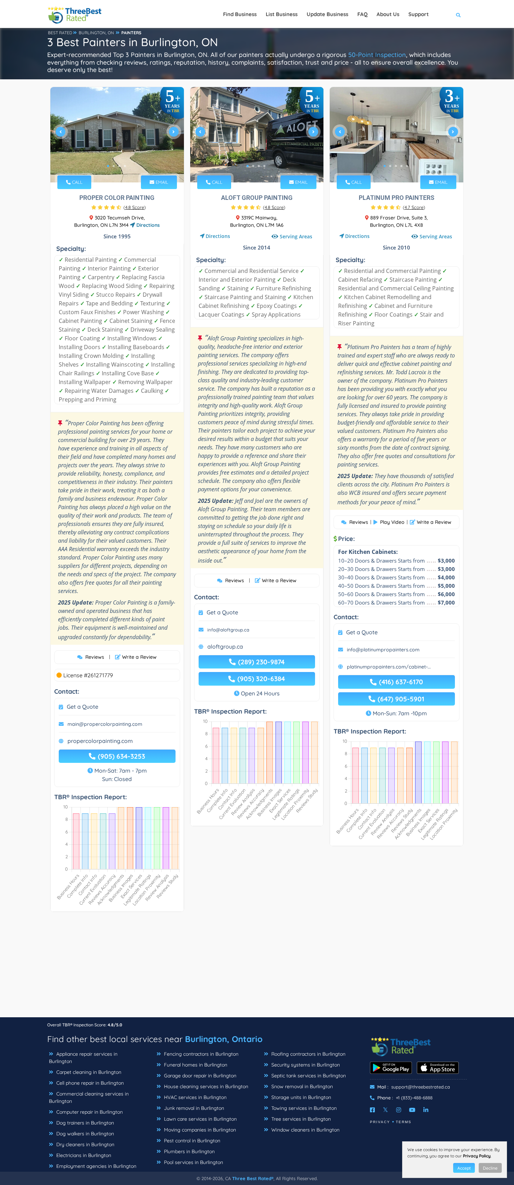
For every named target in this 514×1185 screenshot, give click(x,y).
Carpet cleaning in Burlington (88, 1072)
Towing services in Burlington (303, 1108)
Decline (490, 1168)
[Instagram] (398, 1110)
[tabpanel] (117, 134)
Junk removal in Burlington (193, 1108)
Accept (464, 1168)
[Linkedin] (425, 1110)
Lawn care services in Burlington (200, 1119)
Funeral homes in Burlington (195, 1065)
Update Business (327, 14)
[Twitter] (385, 1110)
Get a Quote (82, 706)
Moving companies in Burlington (199, 1130)
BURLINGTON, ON (96, 32)
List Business (282, 14)
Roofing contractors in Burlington (307, 1054)
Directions (147, 225)
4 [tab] (125, 166)
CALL (77, 182)
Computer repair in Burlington (89, 1112)
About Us (388, 14)
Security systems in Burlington (305, 1065)
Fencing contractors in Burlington (200, 1054)
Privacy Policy (477, 1155)
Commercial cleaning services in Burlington (89, 1097)
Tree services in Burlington (300, 1119)
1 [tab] (108, 166)
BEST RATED (60, 32)
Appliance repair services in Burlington (83, 1057)
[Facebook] (372, 1110)
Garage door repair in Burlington (199, 1075)
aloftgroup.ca (225, 646)
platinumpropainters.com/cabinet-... (389, 667)
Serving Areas (296, 236)
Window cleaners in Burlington (305, 1130)
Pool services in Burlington (193, 1162)
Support (418, 14)
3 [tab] (119, 166)
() (134, 207)
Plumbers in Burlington (189, 1151)
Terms (404, 1122)
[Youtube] (412, 1110)
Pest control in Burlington (191, 1140)
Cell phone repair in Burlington (89, 1083)
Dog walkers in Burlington (84, 1133)
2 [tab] (114, 166)
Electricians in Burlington (83, 1155)
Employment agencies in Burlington (95, 1166)
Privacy (380, 1122)
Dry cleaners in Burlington (84, 1144)
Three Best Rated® (252, 1178)
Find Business (240, 14)
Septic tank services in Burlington (308, 1075)
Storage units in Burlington (300, 1097)
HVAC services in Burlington (195, 1097)
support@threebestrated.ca (420, 1087)
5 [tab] (407, 166)
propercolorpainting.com (100, 740)
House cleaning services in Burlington (205, 1086)
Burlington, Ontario (224, 1039)
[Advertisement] (257, 968)
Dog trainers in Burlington (84, 1123)
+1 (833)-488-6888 (414, 1097)
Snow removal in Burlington (301, 1086)
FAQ (362, 14)
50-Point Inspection (377, 55)
